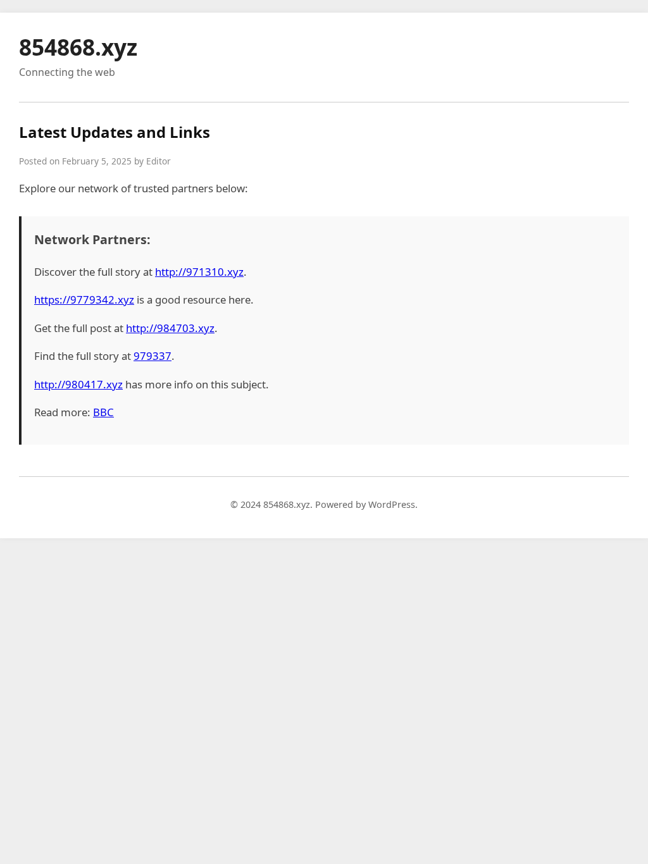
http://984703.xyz (170, 328)
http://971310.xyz (199, 271)
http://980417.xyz (78, 384)
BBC (103, 412)
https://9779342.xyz (84, 299)
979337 (152, 356)
